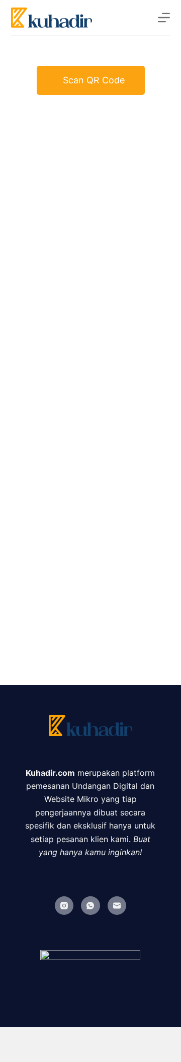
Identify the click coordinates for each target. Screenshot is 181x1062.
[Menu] (164, 18)
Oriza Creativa (120, 1049)
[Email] (117, 905)
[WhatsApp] (90, 905)
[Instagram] (64, 905)
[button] (91, 80)
